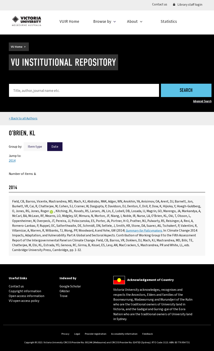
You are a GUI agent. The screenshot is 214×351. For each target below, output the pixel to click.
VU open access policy (24, 300)
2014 (12, 160)
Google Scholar (70, 286)
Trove (64, 296)
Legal (77, 334)
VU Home (16, 47)
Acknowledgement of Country (150, 280)
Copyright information (25, 291)
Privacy (65, 334)
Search (186, 90)
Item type (35, 146)
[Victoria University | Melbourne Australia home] (26, 21)
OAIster (65, 291)
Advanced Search (202, 101)
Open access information (26, 296)
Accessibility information (124, 334)
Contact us (161, 4)
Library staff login (189, 4)
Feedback (147, 334)
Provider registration (95, 334)
